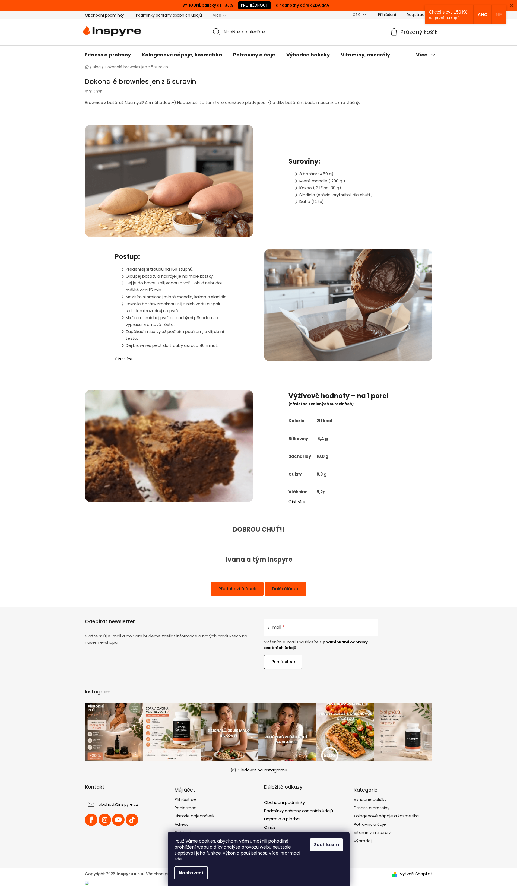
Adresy (181, 824)
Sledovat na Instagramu (262, 770)
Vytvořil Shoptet (416, 874)
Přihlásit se (283, 662)
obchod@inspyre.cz (118, 804)
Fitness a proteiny (371, 808)
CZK (357, 14)
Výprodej (363, 841)
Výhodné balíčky (370, 799)
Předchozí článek (237, 589)
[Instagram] (105, 820)
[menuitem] (108, 55)
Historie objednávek (194, 816)
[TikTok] (132, 820)
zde (178, 859)
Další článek (285, 589)
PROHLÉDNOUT (254, 5)
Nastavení (191, 873)
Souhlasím (326, 844)
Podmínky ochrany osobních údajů (169, 15)
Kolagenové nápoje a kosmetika (386, 816)
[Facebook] (91, 820)
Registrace (417, 14)
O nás (270, 827)
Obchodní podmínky (104, 15)
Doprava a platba (282, 819)
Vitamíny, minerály (372, 832)
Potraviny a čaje (370, 824)
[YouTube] (118, 820)
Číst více (124, 359)
